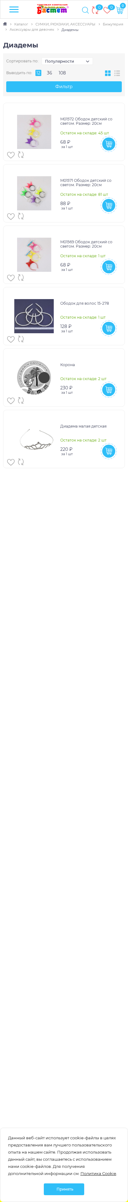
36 (49, 73)
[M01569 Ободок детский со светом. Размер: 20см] (34, 255)
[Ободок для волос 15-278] (34, 316)
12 (38, 73)
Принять (65, 1189)
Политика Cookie (98, 1173)
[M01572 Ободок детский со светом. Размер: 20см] (34, 132)
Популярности (59, 61)
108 (62, 73)
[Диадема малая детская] (34, 439)
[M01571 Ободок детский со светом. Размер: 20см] (34, 193)
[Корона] (34, 378)
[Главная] (5, 24)
